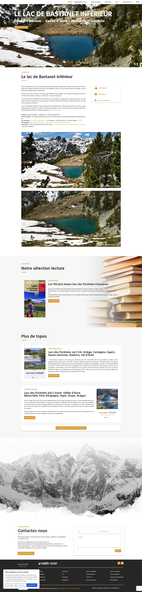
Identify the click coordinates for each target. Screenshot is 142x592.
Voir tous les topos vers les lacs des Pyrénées (71, 428)
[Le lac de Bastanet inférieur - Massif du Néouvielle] (71, 246)
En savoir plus (21, 27)
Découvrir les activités (26, 553)
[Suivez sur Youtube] (122, 563)
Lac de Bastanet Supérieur (38, 120)
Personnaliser (10, 585)
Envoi (118, 551)
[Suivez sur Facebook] (119, 563)
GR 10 (79, 120)
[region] (21, 579)
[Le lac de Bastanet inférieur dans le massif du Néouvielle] (71, 187)
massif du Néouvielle (55, 110)
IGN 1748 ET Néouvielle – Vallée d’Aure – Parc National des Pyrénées (50, 122)
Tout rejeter (21, 585)
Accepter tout (32, 585)
